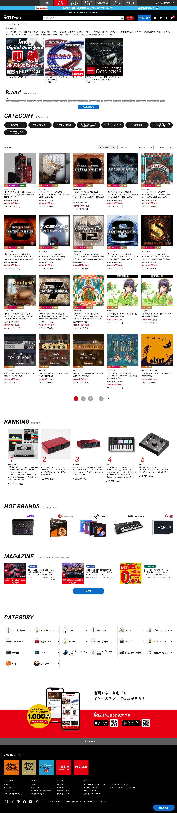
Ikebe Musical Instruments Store (94, 784)
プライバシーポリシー (55, 801)
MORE (88, 591)
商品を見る (164, 807)
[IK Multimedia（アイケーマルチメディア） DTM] (58, 527)
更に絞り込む (104, 147)
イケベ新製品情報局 (90, 787)
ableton (9, 101)
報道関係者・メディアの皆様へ (41, 791)
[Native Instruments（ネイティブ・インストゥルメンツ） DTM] (128, 527)
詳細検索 (130, 18)
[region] (88, 528)
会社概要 (60, 784)
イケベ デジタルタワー (91, 791)
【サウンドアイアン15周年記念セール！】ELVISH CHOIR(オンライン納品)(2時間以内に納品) (122, 375)
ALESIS (52, 101)
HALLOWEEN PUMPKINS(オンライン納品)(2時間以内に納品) (88, 374)
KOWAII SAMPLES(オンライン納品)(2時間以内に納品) (156, 374)
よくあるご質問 (9, 791)
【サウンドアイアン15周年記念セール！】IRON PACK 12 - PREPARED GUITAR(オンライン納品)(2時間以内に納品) (88, 256)
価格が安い (123, 147)
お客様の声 (34, 784)
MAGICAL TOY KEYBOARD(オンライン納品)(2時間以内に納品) (19, 374)
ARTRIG (125, 101)
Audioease (160, 101)
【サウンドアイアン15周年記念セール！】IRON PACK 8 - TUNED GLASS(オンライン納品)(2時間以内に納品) (122, 256)
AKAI (45, 101)
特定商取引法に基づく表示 (74, 801)
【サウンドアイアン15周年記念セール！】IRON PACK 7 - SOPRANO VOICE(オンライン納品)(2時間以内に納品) (54, 316)
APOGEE (108, 101)
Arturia (134, 101)
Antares (84, 101)
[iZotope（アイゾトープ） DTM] (93, 527)
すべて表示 (142, 147)
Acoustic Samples (22, 101)
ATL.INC (142, 101)
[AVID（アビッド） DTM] (23, 527)
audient (150, 101)
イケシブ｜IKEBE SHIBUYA (92, 794)
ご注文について (9, 784)
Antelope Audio (96, 101)
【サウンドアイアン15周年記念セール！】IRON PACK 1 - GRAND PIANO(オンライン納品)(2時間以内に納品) (122, 194)
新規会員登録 (169, 3)
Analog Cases (74, 101)
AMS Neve (62, 101)
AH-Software (36, 101)
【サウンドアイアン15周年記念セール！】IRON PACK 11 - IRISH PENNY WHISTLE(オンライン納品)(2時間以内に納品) (88, 196)
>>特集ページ (50, 82)
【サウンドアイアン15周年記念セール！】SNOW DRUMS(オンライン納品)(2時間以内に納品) (54, 194)
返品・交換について (10, 787)
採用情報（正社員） (63, 791)
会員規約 (89, 801)
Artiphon (117, 101)
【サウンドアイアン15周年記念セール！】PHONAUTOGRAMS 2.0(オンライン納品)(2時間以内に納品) (19, 316)
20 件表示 (161, 147)
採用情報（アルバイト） (65, 794)
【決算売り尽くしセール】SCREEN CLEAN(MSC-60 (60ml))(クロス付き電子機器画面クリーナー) (19, 194)
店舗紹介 (60, 787)
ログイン (159, 3)
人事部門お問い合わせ (38, 794)
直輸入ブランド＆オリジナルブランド (122, 787)
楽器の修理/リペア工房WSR (119, 784)
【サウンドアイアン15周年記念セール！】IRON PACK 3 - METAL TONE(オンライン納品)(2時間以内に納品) (156, 194)
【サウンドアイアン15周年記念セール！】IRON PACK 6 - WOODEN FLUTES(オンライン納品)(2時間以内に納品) (19, 256)
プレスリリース (101, 801)
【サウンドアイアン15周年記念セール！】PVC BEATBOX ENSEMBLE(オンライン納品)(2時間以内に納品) (53, 256)
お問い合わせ (35, 787)
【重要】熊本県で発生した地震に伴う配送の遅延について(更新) (88, 12)
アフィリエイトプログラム (13, 794)
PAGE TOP (90, 742)
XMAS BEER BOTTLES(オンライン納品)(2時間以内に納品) (54, 374)
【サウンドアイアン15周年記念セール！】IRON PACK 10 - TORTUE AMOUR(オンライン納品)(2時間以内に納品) (156, 256)
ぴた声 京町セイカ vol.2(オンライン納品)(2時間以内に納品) (156, 314)
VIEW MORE (88, 107)
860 (101, 398)
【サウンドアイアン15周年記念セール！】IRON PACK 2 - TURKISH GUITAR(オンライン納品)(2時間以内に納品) (88, 316)
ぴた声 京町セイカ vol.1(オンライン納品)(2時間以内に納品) (122, 314)
